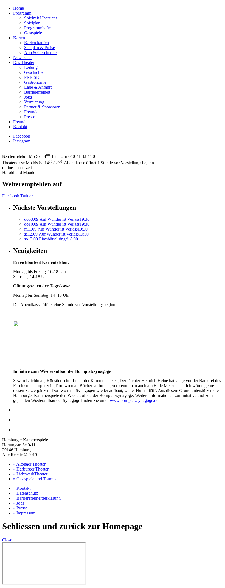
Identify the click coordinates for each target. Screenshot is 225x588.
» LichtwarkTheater (30, 474)
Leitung (31, 67)
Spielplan (32, 23)
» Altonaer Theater (29, 464)
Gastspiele (33, 32)
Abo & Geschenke (40, 52)
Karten (19, 37)
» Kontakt (21, 488)
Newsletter (22, 57)
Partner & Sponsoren (42, 107)
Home (18, 8)
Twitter (26, 196)
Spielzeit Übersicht (40, 18)
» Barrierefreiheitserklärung (37, 498)
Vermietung (34, 102)
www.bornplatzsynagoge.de (134, 400)
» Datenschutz (25, 493)
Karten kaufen (36, 42)
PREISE (31, 77)
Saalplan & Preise (39, 47)
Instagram (21, 141)
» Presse (20, 508)
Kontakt (20, 126)
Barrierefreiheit (37, 92)
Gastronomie (35, 82)
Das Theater (23, 62)
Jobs (28, 97)
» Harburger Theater (31, 469)
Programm (22, 13)
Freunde (31, 112)
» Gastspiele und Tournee (35, 479)
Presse (29, 116)
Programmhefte (37, 28)
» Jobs (18, 503)
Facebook (21, 136)
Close (7, 539)
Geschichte (33, 72)
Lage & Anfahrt (38, 87)
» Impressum (24, 513)
